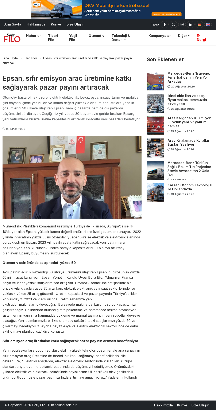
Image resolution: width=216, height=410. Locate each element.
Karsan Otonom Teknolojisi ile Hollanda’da (189, 187)
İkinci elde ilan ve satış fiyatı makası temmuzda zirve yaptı (187, 100)
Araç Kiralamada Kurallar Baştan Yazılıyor (188, 142)
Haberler (31, 58)
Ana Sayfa (11, 58)
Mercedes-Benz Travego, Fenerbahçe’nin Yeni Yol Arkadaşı (188, 77)
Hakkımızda (163, 405)
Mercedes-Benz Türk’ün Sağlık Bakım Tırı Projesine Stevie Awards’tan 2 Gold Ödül (189, 169)
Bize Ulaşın (200, 405)
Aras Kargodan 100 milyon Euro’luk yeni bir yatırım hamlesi (189, 122)
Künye (182, 405)
